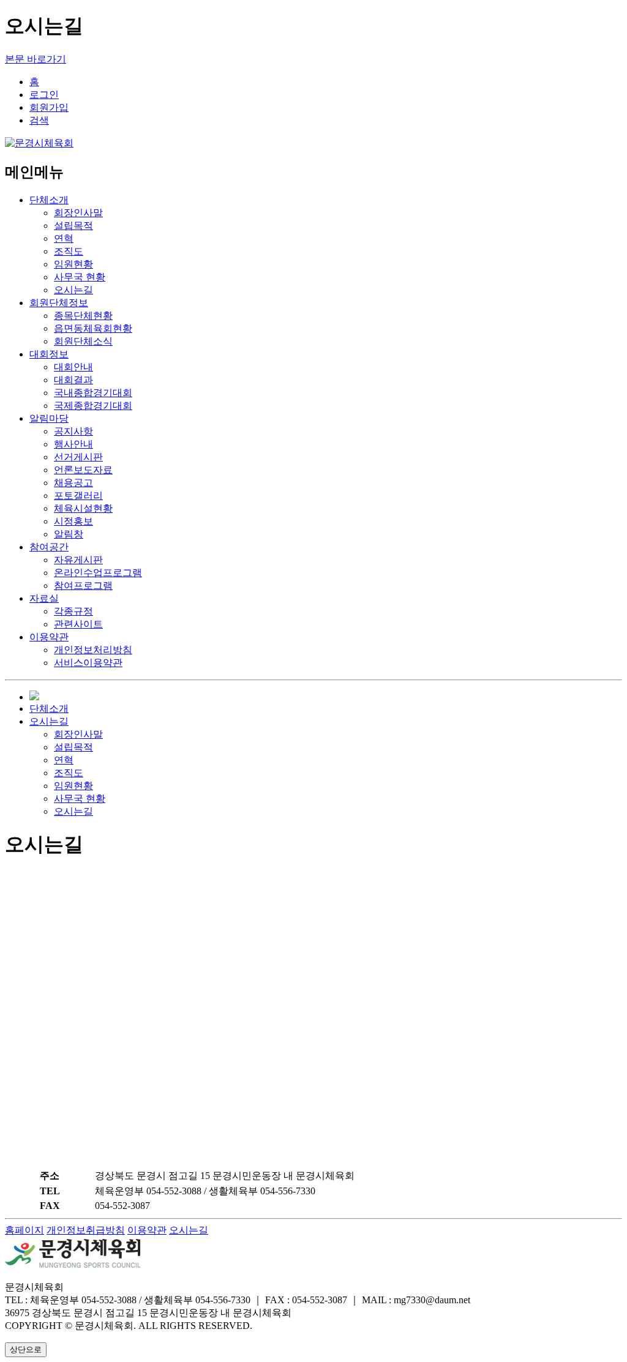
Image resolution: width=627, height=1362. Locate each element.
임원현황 (73, 264)
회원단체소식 (83, 341)
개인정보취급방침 (86, 1230)
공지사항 (73, 431)
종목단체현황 (83, 315)
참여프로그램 (83, 585)
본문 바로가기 (35, 59)
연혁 (63, 238)
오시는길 (73, 290)
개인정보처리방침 (93, 650)
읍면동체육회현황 (93, 328)
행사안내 (73, 444)
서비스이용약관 (88, 662)
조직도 (68, 251)
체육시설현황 (83, 508)
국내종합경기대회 (93, 392)
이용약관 (49, 637)
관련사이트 (78, 624)
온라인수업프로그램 (98, 572)
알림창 (68, 534)
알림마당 (49, 418)
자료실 (44, 598)
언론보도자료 (83, 470)
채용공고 (73, 482)
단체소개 (49, 200)
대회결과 (73, 380)
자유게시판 (78, 560)
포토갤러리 (78, 495)
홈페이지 (24, 1230)
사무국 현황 (79, 277)
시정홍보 (73, 521)
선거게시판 (78, 457)
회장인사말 (78, 213)
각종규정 (73, 611)
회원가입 (49, 107)
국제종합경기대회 (93, 405)
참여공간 (49, 547)
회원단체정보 (58, 302)
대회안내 (73, 367)
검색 (39, 120)
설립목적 (73, 225)
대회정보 (49, 354)
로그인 (44, 94)
